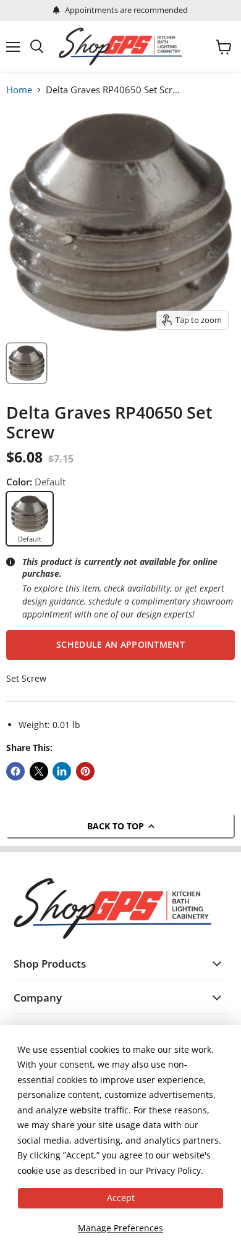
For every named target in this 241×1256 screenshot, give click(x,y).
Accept (121, 1198)
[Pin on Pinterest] (85, 771)
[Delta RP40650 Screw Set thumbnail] (26, 363)
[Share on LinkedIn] (62, 771)
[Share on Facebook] (15, 771)
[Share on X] (39, 771)
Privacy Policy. (174, 1170)
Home (19, 89)
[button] (120, 644)
